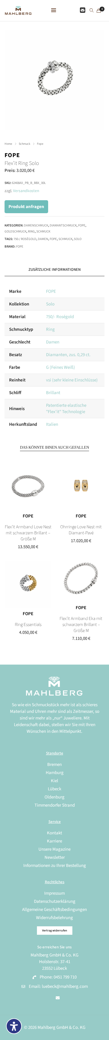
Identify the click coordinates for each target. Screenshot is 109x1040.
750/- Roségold (60, 317)
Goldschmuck (15, 231)
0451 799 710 (65, 977)
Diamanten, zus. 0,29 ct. (68, 355)
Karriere (54, 841)
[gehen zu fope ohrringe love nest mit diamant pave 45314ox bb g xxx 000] (81, 486)
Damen (43, 239)
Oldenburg (54, 797)
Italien (52, 424)
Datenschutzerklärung (54, 901)
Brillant (53, 393)
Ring (31, 231)
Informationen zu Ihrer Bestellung (54, 865)
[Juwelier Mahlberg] (18, 11)
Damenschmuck (36, 225)
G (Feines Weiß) (60, 367)
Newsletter (55, 857)
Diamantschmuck (63, 225)
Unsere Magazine (54, 849)
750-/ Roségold (25, 239)
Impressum (54, 893)
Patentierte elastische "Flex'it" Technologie (66, 408)
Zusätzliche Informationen (54, 269)
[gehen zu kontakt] (82, 10)
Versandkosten (26, 191)
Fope (40, 144)
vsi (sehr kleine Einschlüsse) (72, 380)
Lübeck (54, 789)
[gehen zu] (92, 11)
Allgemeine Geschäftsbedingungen (54, 909)
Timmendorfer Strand (55, 805)
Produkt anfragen (26, 207)
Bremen (54, 764)
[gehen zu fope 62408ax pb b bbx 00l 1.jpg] (54, 80)
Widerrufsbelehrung (54, 918)
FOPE (12, 155)
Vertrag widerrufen (54, 930)
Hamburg (55, 773)
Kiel (54, 781)
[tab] (54, 269)
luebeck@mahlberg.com (65, 986)
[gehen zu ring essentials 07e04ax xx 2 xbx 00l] (28, 584)
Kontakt (54, 833)
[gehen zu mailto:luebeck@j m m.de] (58, 998)
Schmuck (24, 144)
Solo (77, 239)
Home (8, 144)
